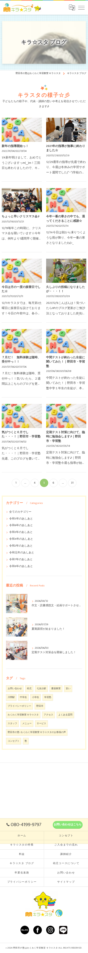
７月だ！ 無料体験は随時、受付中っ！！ (21, 359)
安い (68, 688)
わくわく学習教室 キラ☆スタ (23, 715)
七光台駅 (41, 688)
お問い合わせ (15, 688)
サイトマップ (66, 882)
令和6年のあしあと (21, 525)
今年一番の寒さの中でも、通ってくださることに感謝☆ (65, 218)
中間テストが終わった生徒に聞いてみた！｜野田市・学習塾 (65, 361)
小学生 (35, 697)
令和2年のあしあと (21, 546)
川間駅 (11, 697)
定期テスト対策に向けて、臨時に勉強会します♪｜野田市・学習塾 (65, 436)
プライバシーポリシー (19, 706)
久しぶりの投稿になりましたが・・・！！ (65, 289)
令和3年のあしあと (21, 532)
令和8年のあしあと (21, 566)
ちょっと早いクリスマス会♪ (21, 216)
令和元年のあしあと (21, 552)
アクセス (48, 715)
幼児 (29, 688)
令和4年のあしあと (21, 539)
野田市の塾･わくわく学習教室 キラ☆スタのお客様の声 (37, 732)
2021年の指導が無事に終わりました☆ (65, 148)
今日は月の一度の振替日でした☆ (21, 289)
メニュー (27, 723)
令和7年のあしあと (21, 559)
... (25, 482)
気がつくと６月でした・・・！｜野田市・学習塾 (21, 434)
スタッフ (12, 723)
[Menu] (81, 7)
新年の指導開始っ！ (15, 146)
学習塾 (47, 697)
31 (72, 482)
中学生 (23, 697)
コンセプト (13, 741)
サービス (41, 723)
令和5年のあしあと (21, 518)
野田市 (39, 706)
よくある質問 (65, 715)
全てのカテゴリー (20, 512)
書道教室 (56, 688)
